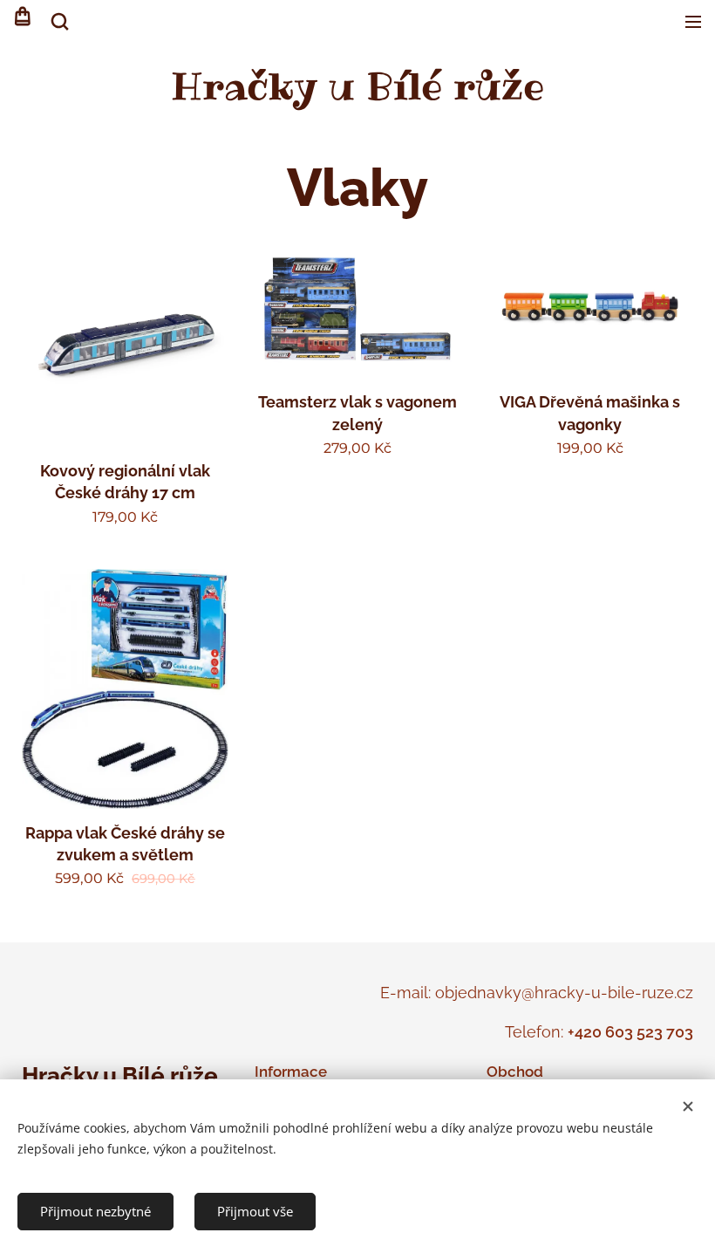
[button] (58, 22)
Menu (693, 21)
